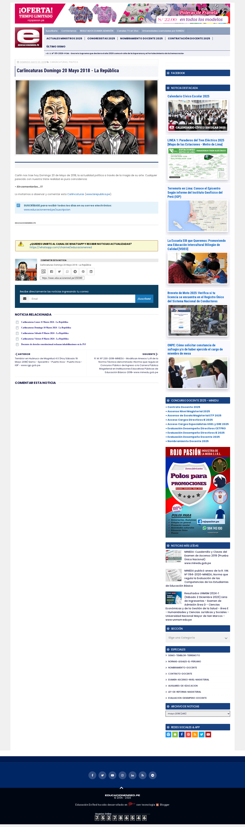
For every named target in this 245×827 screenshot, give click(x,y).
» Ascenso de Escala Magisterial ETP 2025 (193, 415)
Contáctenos (68, 30)
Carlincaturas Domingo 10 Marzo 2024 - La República (46, 327)
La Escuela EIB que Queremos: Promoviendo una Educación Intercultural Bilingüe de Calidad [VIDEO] (197, 245)
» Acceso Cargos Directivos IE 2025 (189, 420)
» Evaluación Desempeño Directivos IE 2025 (195, 433)
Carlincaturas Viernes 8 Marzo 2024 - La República (45, 339)
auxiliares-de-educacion (183, 685)
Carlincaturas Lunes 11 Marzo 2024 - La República (44, 322)
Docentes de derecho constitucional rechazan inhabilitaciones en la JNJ (53, 344)
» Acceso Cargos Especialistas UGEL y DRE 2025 (197, 424)
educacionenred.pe (25, 223)
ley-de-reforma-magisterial (184, 691)
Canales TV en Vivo (127, 30)
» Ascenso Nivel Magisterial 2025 (188, 411)
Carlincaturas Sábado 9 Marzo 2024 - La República (45, 333)
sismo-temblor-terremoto (184, 655)
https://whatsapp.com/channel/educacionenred (61, 247)
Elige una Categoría (182, 637)
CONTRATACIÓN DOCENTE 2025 (189, 38)
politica (73, 62)
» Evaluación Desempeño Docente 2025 (193, 437)
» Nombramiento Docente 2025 (187, 441)
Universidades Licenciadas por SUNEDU (163, 30)
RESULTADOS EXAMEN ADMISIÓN (96, 30)
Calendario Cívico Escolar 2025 (188, 96)
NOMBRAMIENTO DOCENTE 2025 (141, 38)
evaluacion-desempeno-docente (187, 697)
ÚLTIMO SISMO (55, 46)
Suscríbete (52, 30)
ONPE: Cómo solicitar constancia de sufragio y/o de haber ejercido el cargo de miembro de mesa (195, 349)
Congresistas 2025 (101, 38)
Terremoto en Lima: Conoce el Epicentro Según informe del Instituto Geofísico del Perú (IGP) (195, 192)
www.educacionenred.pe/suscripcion (47, 209)
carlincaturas (59, 62)
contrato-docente (180, 673)
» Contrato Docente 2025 (183, 407)
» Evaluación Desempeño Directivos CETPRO (196, 428)
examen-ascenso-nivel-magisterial (188, 679)
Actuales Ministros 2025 (64, 38)
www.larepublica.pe (98, 194)
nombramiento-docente (182, 667)
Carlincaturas (75, 194)
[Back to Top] (121, 788)
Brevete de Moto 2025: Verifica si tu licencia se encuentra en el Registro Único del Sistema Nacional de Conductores (196, 297)
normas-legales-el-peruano (184, 661)
